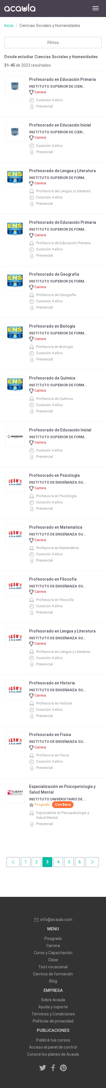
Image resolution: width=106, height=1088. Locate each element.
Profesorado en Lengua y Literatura (62, 631)
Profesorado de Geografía (54, 274)
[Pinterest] (63, 1068)
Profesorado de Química (52, 378)
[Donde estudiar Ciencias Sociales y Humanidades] (13, 862)
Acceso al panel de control (53, 1047)
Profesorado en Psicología (54, 475)
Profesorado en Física (50, 734)
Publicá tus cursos (53, 1040)
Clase (53, 960)
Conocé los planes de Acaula (53, 1054)
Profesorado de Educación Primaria (62, 222)
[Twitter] (42, 1068)
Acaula (19, 8)
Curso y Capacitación (53, 952)
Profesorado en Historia (52, 683)
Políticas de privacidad (53, 1021)
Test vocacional (53, 967)
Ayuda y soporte (53, 1007)
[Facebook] (53, 1068)
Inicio (9, 25)
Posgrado (53, 938)
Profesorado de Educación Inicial (60, 430)
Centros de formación (53, 974)
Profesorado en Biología (52, 326)
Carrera (53, 945)
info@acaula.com (56, 919)
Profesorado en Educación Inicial (60, 125)
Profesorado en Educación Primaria (62, 79)
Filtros (53, 42)
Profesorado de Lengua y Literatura (62, 170)
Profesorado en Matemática (55, 527)
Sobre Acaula (53, 1000)
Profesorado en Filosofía (53, 579)
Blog (53, 981)
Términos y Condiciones (53, 1014)
